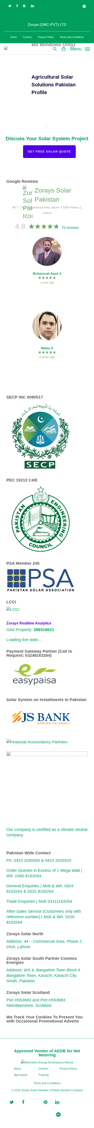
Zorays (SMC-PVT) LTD (47, 25)
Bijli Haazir (20, 1075)
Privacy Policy (68, 1068)
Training (43, 1075)
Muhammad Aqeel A (47, 273)
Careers (43, 1068)
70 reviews (70, 228)
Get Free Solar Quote (49, 151)
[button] (80, 48)
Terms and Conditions (47, 1083)
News (17, 1068)
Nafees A (47, 348)
